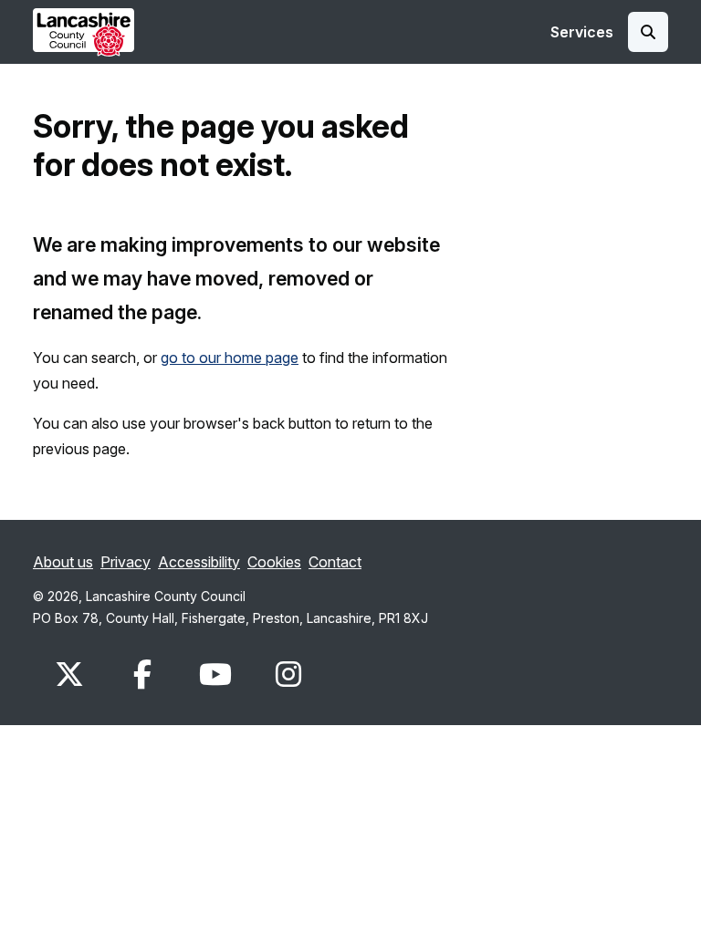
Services (581, 32)
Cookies (274, 562)
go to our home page (229, 357)
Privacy (125, 562)
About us (63, 562)
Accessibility (199, 562)
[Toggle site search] (648, 32)
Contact (335, 562)
